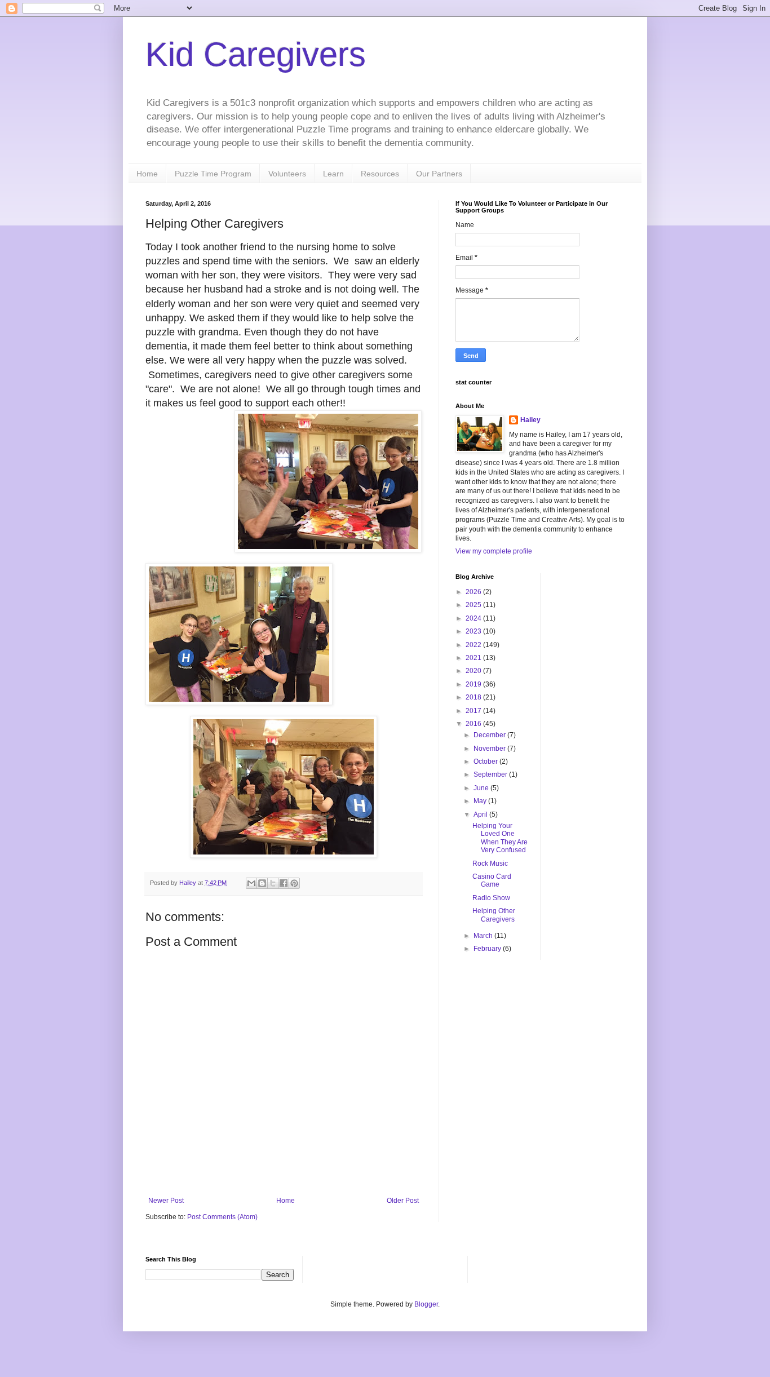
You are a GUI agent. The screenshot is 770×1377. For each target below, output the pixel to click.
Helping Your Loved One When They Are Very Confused (500, 838)
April (481, 814)
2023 (474, 631)
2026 (474, 592)
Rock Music (490, 863)
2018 (474, 697)
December (490, 735)
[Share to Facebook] (283, 883)
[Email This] (251, 883)
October (486, 761)
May (480, 801)
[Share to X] (272, 883)
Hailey (530, 420)
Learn (333, 173)
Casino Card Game (491, 880)
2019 (474, 684)
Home (147, 173)
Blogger (426, 1304)
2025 (474, 605)
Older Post (403, 1201)
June (481, 788)
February (488, 949)
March (483, 936)
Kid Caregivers (255, 54)
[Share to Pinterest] (294, 883)
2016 (474, 724)
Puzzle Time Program (213, 173)
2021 (474, 658)
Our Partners (439, 173)
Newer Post (166, 1201)
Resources (380, 173)
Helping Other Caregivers (493, 915)
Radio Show (491, 898)
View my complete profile (493, 551)
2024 (474, 618)
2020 (474, 671)
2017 (474, 711)
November (490, 748)
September (491, 774)
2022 (474, 645)
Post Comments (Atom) (222, 1217)
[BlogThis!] (262, 883)
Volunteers (287, 173)
